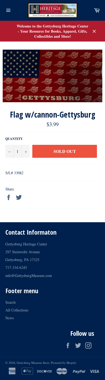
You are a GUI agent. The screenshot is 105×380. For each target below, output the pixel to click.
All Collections (16, 310)
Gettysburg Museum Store (33, 363)
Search (10, 302)
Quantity (14, 139)
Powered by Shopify (63, 363)
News (9, 317)
